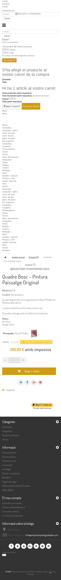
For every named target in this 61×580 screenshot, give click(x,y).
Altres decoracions (10, 157)
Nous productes (9, 452)
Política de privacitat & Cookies (16, 485)
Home (4, 125)
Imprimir (11, 389)
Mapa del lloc (8, 489)
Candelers (6, 146)
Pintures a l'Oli (8, 178)
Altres (4, 173)
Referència (7, 290)
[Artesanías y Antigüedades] (30, 17)
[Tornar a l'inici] (5, 257)
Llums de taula (8, 133)
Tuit (21, 382)
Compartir (27, 382)
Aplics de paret (8, 138)
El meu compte (11, 498)
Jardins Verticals (9, 181)
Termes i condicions (11, 473)
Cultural (5, 168)
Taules (5, 152)
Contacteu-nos (8, 10)
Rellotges (6, 170)
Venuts (5, 186)
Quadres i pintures (10, 176)
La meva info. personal (12, 515)
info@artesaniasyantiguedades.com (41, 535)
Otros (4, 184)
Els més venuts (9, 456)
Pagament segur (9, 481)
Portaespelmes (8, 149)
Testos (5, 154)
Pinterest (40, 382)
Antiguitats (6, 160)
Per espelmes (8, 141)
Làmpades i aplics (10, 130)
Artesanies (6, 128)
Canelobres (7, 144)
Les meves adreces (10, 511)
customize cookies (9, 552)
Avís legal (6, 469)
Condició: (6, 294)
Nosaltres (6, 250)
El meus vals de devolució (13, 507)
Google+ (34, 382)
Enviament (7, 465)
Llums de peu (8, 136)
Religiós (5, 165)
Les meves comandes (12, 503)
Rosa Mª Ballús (21, 333)
